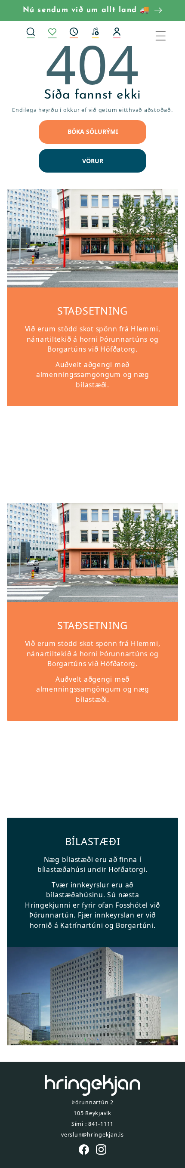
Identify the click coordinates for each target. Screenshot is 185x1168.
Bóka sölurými (93, 131)
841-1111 (101, 1124)
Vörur (92, 161)
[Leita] (30, 32)
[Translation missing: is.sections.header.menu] (166, 32)
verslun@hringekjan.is (92, 1134)
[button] (73, 32)
